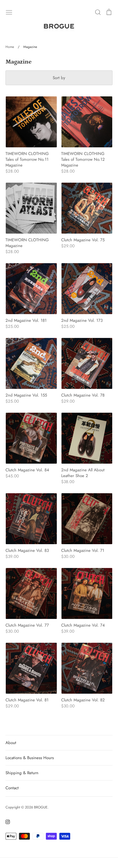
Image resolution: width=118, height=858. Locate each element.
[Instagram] (5, 821)
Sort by (59, 78)
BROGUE (40, 807)
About (10, 743)
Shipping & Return (21, 773)
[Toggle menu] (9, 11)
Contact (12, 788)
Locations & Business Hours (29, 758)
